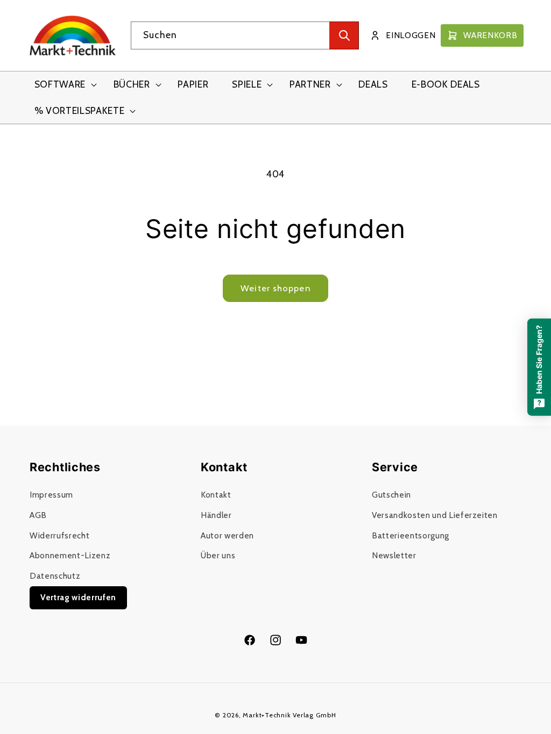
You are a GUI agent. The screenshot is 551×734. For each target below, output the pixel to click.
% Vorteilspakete (79, 110)
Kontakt (216, 495)
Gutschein (391, 495)
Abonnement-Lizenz (70, 555)
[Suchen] (344, 35)
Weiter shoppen (275, 288)
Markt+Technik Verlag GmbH (289, 715)
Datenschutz (55, 576)
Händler (216, 515)
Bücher (132, 84)
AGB (38, 515)
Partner (310, 84)
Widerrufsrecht (59, 535)
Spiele (247, 84)
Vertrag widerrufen (78, 597)
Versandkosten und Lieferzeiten (435, 515)
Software (60, 84)
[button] (62, 84)
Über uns (218, 555)
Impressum (51, 495)
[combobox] (244, 35)
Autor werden (227, 535)
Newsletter (394, 555)
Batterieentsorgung (410, 535)
